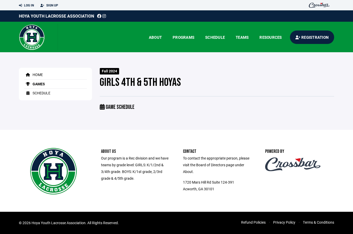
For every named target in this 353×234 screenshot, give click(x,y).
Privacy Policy (284, 222)
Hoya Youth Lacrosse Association (56, 16)
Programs (183, 37)
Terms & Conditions (318, 222)
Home (37, 74)
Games (38, 83)
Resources (270, 37)
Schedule (215, 37)
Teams (242, 37)
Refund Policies (253, 222)
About (155, 37)
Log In (28, 5)
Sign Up (51, 5)
